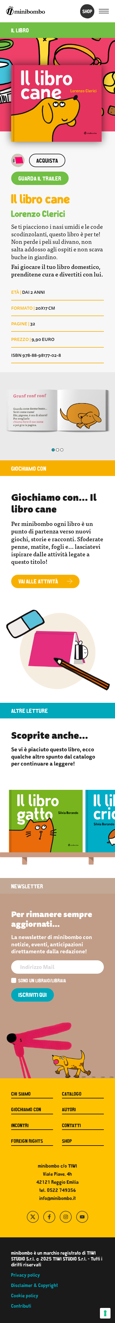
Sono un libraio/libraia (42, 981)
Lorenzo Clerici (38, 214)
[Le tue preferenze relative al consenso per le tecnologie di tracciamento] (105, 1313)
